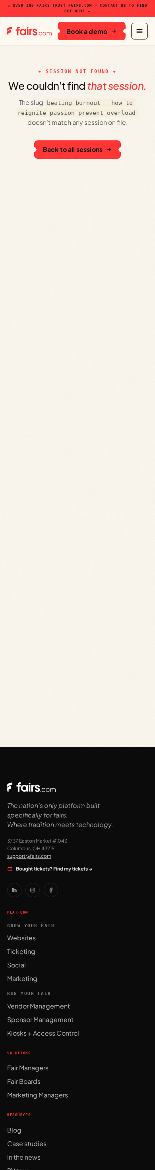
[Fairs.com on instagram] (32, 890)
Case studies (26, 1143)
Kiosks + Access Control (43, 1033)
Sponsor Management (40, 1019)
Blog (14, 1130)
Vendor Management (38, 1006)
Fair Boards (24, 1081)
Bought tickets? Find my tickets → (54, 869)
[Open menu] (139, 31)
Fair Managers (27, 1068)
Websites (21, 938)
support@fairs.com (29, 856)
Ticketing (21, 951)
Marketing (22, 978)
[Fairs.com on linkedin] (14, 890)
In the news (24, 1157)
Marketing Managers (37, 1095)
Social (16, 965)
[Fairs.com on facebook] (51, 890)
